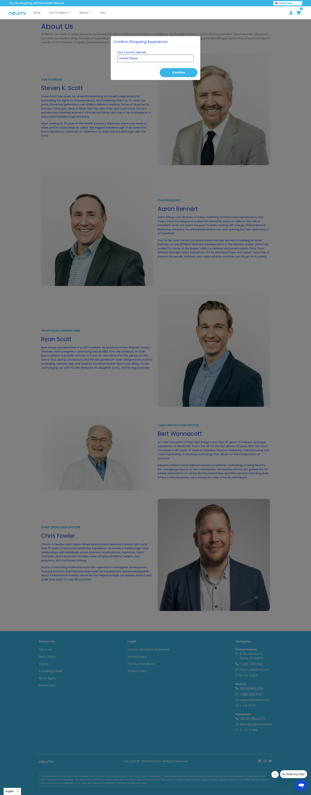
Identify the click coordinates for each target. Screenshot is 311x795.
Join (102, 13)
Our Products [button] (59, 13)
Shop (36, 13)
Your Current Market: (132, 52)
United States (286, 3)
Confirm (178, 72)
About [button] (84, 13)
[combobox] (12, 791)
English (10, 791)
